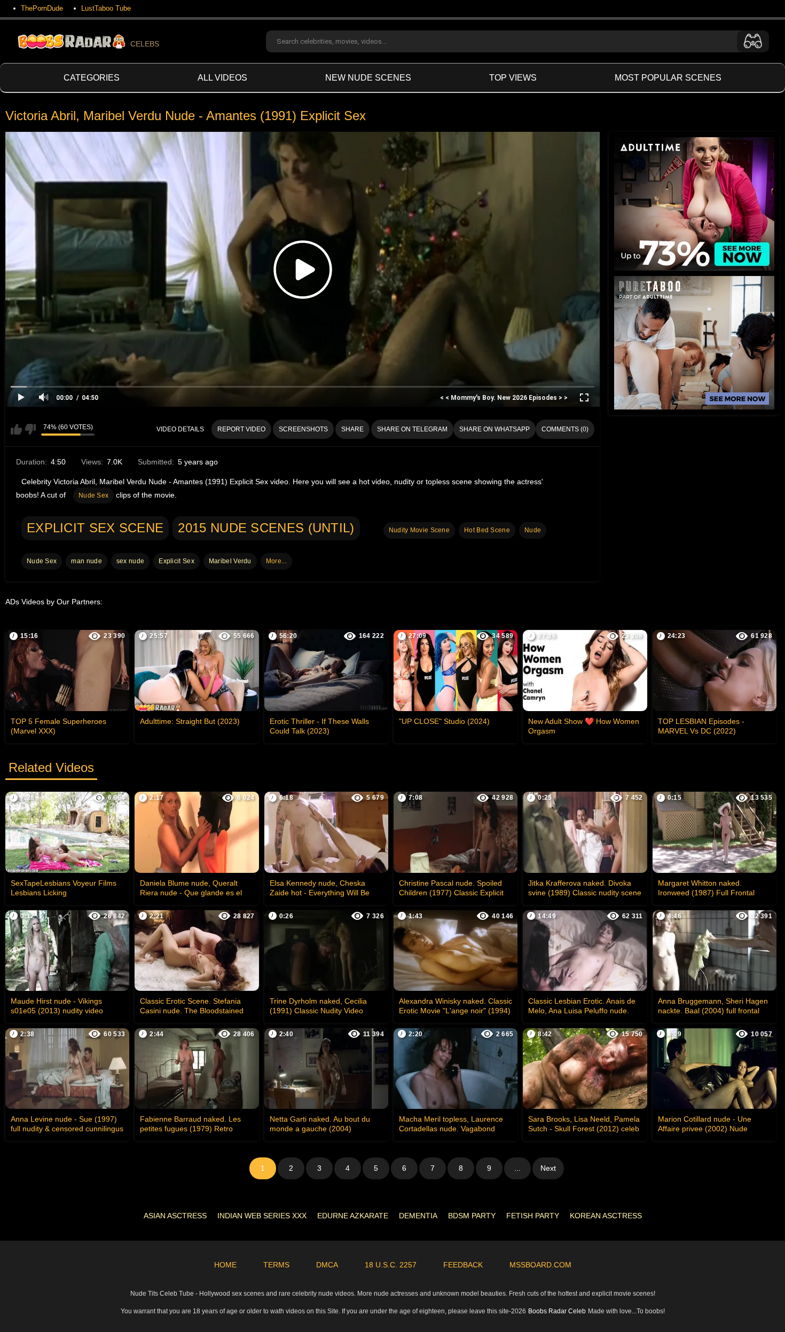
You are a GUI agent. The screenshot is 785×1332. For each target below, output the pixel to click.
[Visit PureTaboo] (694, 342)
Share (352, 429)
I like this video (16, 429)
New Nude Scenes (368, 77)
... (517, 1168)
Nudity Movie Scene (419, 530)
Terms (276, 1264)
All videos (222, 77)
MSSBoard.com (540, 1264)
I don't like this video (30, 429)
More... (276, 561)
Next (548, 1168)
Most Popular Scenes (668, 77)
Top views (513, 77)
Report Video (241, 429)
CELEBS (144, 44)
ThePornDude (42, 8)
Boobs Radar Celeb (557, 1311)
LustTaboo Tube (106, 8)
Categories (92, 77)
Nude (532, 530)
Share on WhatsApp (494, 429)
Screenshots (303, 429)
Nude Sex (93, 495)
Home (225, 1264)
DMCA (327, 1264)
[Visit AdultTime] (694, 204)
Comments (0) (564, 429)
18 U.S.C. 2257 (391, 1264)
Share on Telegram (412, 429)
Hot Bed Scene (487, 530)
